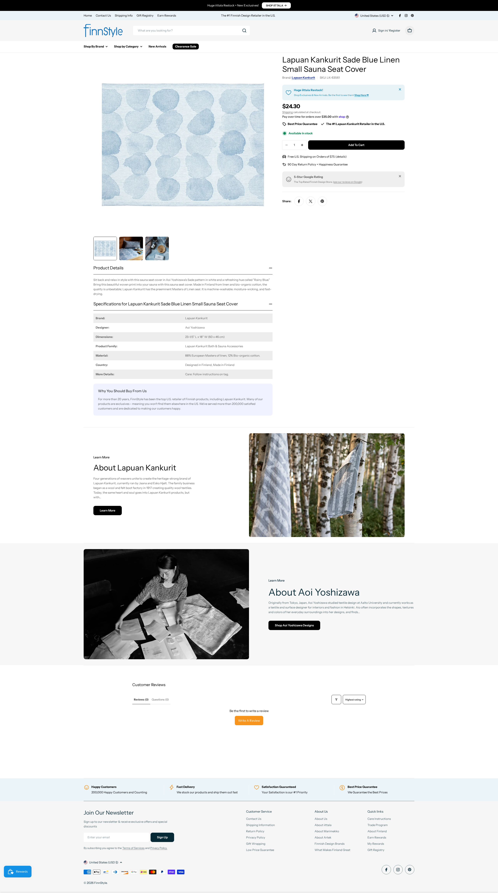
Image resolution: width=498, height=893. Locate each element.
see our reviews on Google (347, 181)
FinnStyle (100, 883)
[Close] (400, 89)
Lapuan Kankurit (303, 77)
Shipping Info (124, 15)
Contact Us (103, 15)
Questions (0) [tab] (160, 699)
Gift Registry (145, 15)
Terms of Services (133, 848)
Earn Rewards (166, 15)
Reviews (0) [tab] (141, 699)
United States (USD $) (374, 16)
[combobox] (191, 30)
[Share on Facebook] (299, 201)
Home (88, 15)
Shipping (287, 112)
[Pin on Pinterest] (322, 201)
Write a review (249, 720)
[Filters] (336, 699)
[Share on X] (310, 201)
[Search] (244, 30)
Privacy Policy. (158, 848)
